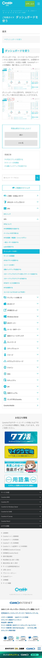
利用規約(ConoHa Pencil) (10, 553)
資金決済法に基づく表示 (10, 563)
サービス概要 (7, 583)
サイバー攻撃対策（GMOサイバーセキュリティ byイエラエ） (19, 625)
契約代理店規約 (7, 556)
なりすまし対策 (32, 628)
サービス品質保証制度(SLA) (11, 566)
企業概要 (5, 580)
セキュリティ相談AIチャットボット (11, 620)
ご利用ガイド (33, 11)
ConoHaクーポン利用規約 (11, 543)
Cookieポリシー (7, 576)
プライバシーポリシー (9, 573)
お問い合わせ (7, 570)
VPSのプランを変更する (14, 159)
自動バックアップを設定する (16, 166)
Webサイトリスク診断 (21, 617)
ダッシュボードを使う (14, 39)
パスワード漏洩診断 (7, 617)
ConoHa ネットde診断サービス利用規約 (15, 546)
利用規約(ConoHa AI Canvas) (11, 550)
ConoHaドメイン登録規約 (11, 536)
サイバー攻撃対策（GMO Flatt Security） (13, 628)
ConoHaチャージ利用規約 (11, 540)
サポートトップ (6, 11)
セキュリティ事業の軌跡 (8, 630)
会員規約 (5, 533)
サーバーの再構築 (12, 162)
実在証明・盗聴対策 (7, 622)
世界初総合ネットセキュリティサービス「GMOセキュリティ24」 (20, 613)
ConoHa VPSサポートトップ (20, 11)
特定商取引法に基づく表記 (11, 560)
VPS (6, 12)
